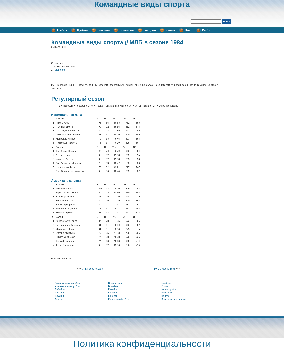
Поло (188, 30)
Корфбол (166, 283)
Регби (206, 30)
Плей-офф (59, 69)
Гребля (62, 30)
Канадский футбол (118, 299)
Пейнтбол (166, 292)
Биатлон (60, 292)
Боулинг (59, 296)
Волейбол (126, 30)
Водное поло (115, 283)
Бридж (58, 299)
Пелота (165, 296)
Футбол (82, 30)
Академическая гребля (67, 283)
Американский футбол (67, 286)
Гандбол (150, 30)
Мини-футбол (168, 289)
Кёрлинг (112, 292)
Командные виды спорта (142, 4)
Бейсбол (103, 30)
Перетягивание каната (173, 299)
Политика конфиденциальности (142, 344)
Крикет (170, 30)
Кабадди (113, 296)
